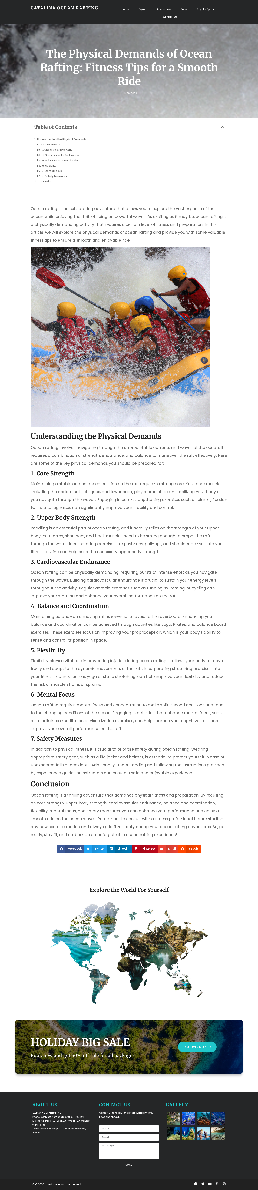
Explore (143, 9)
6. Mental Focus (52, 171)
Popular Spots (205, 9)
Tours (184, 9)
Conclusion (45, 181)
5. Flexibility (49, 165)
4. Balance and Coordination (60, 160)
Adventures (164, 9)
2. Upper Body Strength (57, 150)
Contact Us (170, 17)
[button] (222, 127)
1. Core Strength (51, 144)
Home (125, 9)
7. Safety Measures (54, 176)
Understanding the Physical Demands (61, 139)
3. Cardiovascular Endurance (60, 155)
